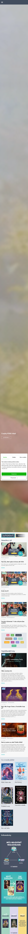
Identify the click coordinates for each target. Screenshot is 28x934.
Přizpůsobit (13, 477)
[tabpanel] (14, 268)
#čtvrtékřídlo (3, 738)
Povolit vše (14, 474)
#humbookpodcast (5, 557)
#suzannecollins (11, 702)
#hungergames (4, 702)
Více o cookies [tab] (23, 457)
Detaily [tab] (14, 457)
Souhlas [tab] (5, 457)
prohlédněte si (6, 437)
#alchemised (3, 617)
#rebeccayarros (10, 738)
